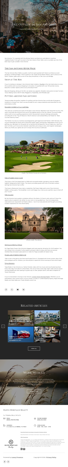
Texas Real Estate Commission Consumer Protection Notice (34, 432)
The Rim (42, 84)
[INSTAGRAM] (8, 461)
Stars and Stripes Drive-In (15, 255)
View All (34, 348)
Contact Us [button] (34, 391)
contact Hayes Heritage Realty (41, 276)
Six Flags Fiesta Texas (13, 245)
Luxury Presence (17, 457)
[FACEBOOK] (4, 461)
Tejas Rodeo (10, 263)
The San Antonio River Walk (20, 68)
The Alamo (9, 195)
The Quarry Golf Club (14, 178)
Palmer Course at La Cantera (17, 107)
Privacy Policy (51, 457)
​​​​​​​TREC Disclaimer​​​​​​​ (24, 437)
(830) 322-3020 (41, 419)
